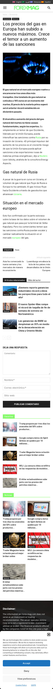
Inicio (5, 14)
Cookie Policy (21, 685)
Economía (13, 14)
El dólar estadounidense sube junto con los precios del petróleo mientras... (33, 482)
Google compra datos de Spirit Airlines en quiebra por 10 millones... (33, 441)
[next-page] (9, 338)
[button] (48, 634)
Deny (26, 671)
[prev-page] (4, 338)
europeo (16, 237)
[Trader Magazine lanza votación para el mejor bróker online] (10, 456)
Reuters (43, 156)
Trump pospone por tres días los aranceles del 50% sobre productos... (34, 426)
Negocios (7, 547)
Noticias (15, 19)
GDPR (33, 685)
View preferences (26, 678)
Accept (26, 663)
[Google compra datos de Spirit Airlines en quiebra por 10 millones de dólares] (10, 441)
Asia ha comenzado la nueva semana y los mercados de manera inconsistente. (13, 266)
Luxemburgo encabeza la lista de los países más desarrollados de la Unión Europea (38, 266)
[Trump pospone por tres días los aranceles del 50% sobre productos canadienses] (10, 427)
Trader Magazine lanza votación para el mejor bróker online (13, 553)
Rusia (38, 137)
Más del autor (34, 280)
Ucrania (17, 194)
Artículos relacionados (15, 280)
